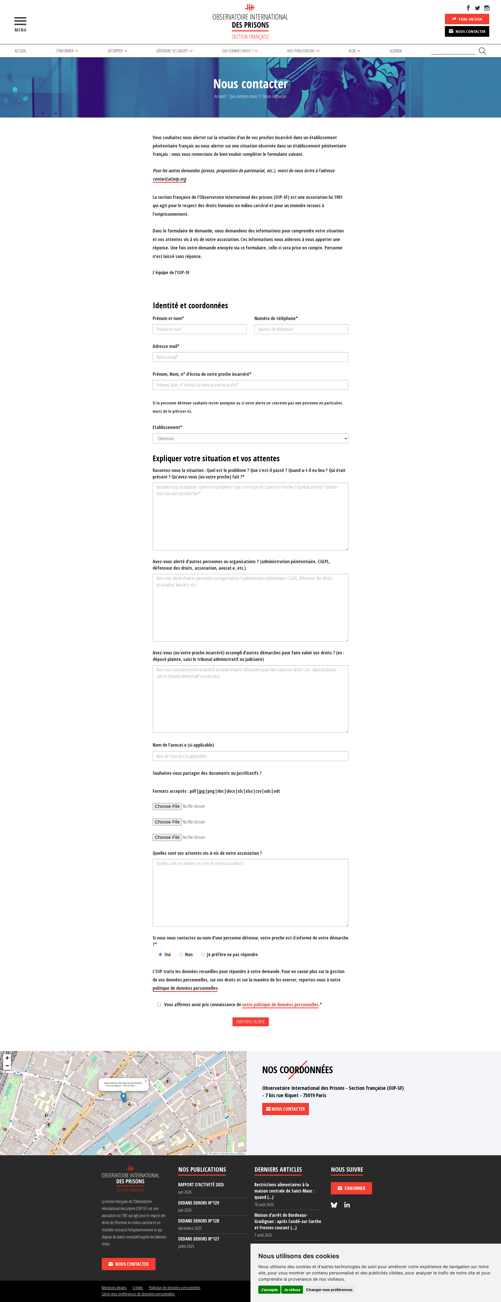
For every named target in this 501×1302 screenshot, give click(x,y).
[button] (123, 1097)
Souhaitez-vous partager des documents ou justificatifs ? (207, 773)
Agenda (396, 51)
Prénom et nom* (168, 318)
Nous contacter (470, 31)
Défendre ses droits (172, 51)
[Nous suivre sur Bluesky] (335, 1205)
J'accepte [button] (269, 1289)
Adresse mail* (166, 346)
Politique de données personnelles (174, 1288)
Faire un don (470, 19)
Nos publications (301, 51)
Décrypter (115, 51)
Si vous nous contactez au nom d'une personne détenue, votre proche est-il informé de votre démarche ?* (250, 941)
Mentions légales (114, 1288)
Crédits (138, 1288)
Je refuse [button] (292, 1289)
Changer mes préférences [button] (329, 1289)
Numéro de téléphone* (276, 318)
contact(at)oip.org (169, 179)
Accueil (20, 51)
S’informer (65, 51)
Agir (352, 51)
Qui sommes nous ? (237, 51)
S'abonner (354, 1188)
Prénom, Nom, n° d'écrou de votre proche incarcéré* (202, 374)
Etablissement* (167, 427)
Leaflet (214, 1153)
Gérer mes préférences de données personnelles (138, 1294)
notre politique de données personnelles (280, 1004)
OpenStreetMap (227, 1153)
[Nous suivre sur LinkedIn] (347, 1205)
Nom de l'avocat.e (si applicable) (183, 745)
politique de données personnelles (185, 988)
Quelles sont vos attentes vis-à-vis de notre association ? (207, 853)
